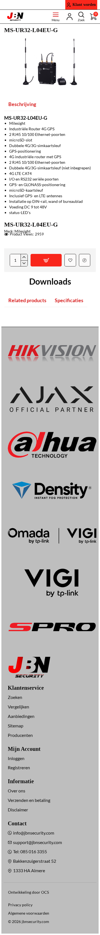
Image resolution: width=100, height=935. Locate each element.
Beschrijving (22, 104)
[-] (24, 263)
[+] (24, 257)
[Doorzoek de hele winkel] (81, 16)
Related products (27, 300)
